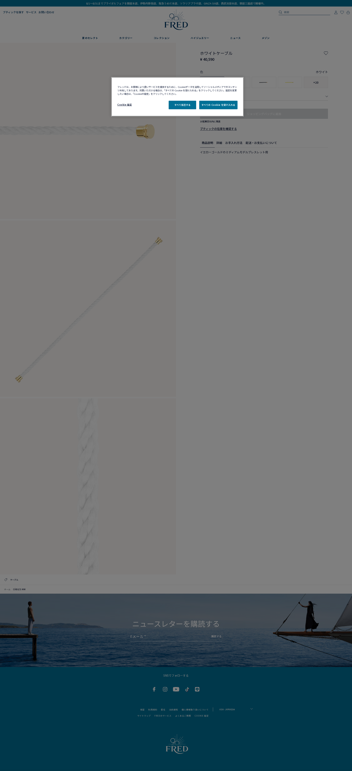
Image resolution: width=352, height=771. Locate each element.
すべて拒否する (182, 104)
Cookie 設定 (124, 104)
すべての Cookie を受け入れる (218, 104)
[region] (177, 96)
